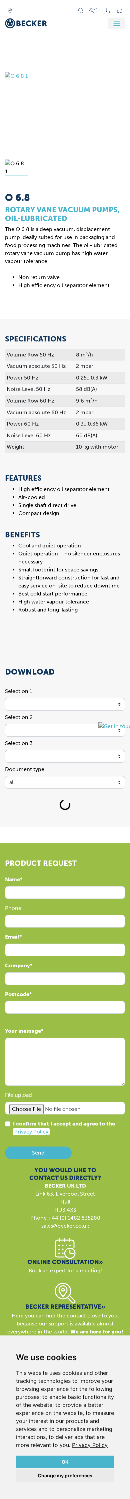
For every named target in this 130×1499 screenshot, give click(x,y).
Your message (23, 1031)
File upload (18, 1095)
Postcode (17, 994)
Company (17, 965)
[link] (90, 1445)
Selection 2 (19, 717)
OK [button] (65, 1462)
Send (38, 1153)
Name (12, 879)
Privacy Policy (90, 1445)
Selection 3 (19, 743)
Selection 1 (18, 691)
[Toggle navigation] (116, 23)
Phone (13, 908)
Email (12, 937)
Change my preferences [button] (65, 1475)
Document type (24, 769)
